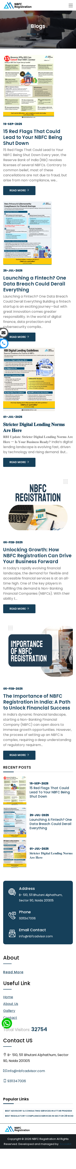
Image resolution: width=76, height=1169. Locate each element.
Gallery (9, 1010)
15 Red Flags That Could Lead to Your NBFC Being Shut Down (32, 137)
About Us (10, 1003)
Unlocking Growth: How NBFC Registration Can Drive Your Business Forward (37, 555)
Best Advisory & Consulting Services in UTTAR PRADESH (38, 1110)
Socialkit (65, 1144)
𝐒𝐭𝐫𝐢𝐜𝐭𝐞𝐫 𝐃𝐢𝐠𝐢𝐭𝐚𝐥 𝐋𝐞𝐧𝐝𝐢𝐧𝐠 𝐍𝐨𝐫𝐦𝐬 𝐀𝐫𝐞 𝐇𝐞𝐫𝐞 (34, 427)
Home (31, 34)
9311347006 (16, 1081)
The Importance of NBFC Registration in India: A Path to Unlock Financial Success (36, 702)
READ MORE (18, 190)
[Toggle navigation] (71, 6)
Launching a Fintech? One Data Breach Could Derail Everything (34, 284)
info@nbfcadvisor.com (26, 1070)
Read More (13, 972)
